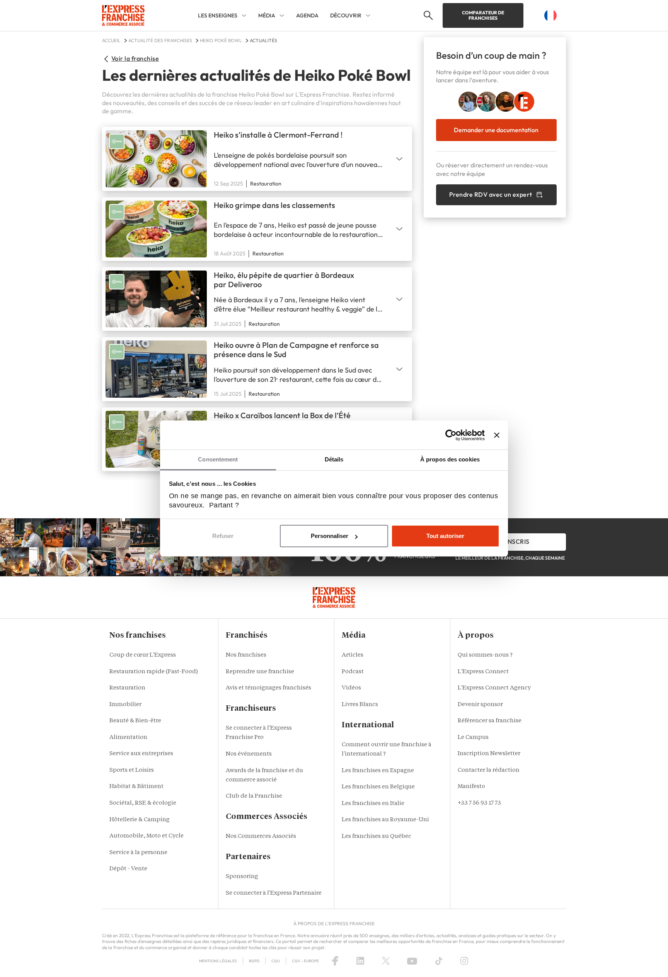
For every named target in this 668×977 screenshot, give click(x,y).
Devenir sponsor (480, 705)
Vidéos (351, 688)
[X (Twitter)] (385, 960)
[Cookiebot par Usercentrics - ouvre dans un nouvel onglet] (451, 435)
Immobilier (125, 705)
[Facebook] (335, 960)
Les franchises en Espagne (378, 771)
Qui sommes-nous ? (485, 655)
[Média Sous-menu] (282, 15)
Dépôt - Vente (128, 869)
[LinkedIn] (360, 960)
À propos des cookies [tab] (450, 459)
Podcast (353, 672)
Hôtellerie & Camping (139, 820)
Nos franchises (246, 655)
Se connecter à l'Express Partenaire (274, 893)
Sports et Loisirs (131, 770)
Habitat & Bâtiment (136, 787)
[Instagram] (464, 960)
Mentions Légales (218, 960)
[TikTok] (439, 960)
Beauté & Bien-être (135, 721)
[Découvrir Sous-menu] (368, 15)
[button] (427, 15)
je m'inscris (510, 541)
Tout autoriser (445, 536)
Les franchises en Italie (373, 804)
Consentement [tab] (218, 459)
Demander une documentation (496, 130)
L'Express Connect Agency (494, 688)
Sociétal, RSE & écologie (142, 803)
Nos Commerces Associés (261, 836)
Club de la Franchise (254, 796)
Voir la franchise (135, 58)
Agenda (307, 15)
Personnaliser (329, 536)
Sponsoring (242, 877)
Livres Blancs (360, 705)
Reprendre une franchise (260, 672)
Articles (352, 655)
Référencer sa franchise (489, 721)
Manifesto (471, 787)
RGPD (254, 960)
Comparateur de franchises (483, 15)
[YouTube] (412, 960)
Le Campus (473, 737)
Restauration (127, 688)
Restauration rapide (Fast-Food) (153, 672)
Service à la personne (138, 853)
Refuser (222, 536)
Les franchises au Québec (376, 836)
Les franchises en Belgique (378, 787)
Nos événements (249, 754)
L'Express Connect (483, 672)
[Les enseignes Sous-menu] (244, 15)
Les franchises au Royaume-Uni (385, 820)
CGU (275, 960)
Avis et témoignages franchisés (268, 688)
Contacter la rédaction (489, 770)
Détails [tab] (334, 459)
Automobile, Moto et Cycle (146, 836)
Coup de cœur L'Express (142, 655)
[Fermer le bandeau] (496, 435)
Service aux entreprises (141, 754)
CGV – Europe (305, 960)
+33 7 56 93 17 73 (479, 803)
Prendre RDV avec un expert (490, 194)
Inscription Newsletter (489, 754)
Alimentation (128, 737)
